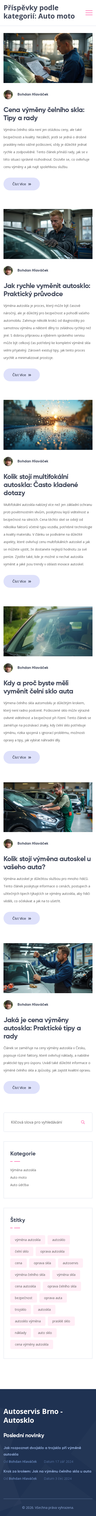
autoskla (44, 1309)
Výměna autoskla (23, 1170)
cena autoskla (25, 1286)
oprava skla (42, 1263)
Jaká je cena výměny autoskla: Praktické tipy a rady (42, 1028)
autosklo (58, 1239)
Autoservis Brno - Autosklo (33, 1416)
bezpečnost (23, 1298)
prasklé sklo (61, 1321)
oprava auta (53, 1298)
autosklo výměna (28, 1321)
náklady (20, 1332)
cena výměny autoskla (31, 1344)
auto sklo (45, 1332)
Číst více (19, 184)
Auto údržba (19, 1185)
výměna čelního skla (30, 1274)
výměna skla (66, 1274)
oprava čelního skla (62, 1286)
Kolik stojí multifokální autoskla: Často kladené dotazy (40, 485)
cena (18, 1263)
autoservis (70, 1263)
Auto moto (18, 1177)
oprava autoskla (52, 1251)
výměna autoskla (28, 1239)
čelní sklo (22, 1251)
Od (20, 1461)
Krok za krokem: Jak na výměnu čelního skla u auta (47, 1471)
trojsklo (20, 1309)
